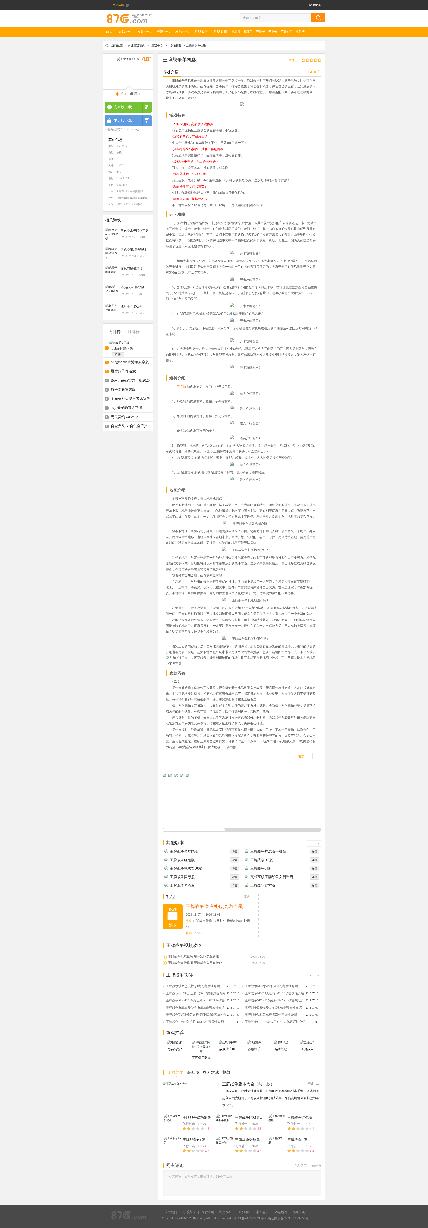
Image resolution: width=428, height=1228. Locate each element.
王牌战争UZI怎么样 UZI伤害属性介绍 (271, 1014)
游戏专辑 (220, 31)
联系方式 (189, 1212)
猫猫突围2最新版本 (134, 250)
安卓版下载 (123, 107)
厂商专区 (286, 31)
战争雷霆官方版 (123, 389)
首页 (109, 31)
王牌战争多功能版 (184, 851)
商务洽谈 (244, 1212)
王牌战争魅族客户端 (186, 868)
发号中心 (182, 31)
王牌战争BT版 (261, 860)
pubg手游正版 (122, 348)
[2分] (304, 60)
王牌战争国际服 (182, 877)
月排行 (134, 332)
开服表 (260, 31)
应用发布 (315, 5)
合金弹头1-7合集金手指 (129, 426)
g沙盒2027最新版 (132, 287)
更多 (246, 896)
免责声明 (208, 1212)
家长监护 (262, 1212)
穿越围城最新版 (131, 268)
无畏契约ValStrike (124, 417)
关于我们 (171, 1212)
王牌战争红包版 (182, 860)
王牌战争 (307, 1049)
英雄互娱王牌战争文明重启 (271, 877)
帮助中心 (299, 1212)
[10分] (320, 60)
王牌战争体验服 (182, 885)
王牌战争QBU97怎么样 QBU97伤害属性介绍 (275, 1022)
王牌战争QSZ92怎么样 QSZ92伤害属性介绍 (196, 993)
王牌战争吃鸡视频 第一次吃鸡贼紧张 (193, 956)
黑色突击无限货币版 (135, 231)
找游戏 (236, 31)
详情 (118, 354)
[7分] (314, 60)
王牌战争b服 (260, 868)
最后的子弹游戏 (123, 371)
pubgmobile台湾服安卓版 (130, 362)
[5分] (310, 60)
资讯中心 (163, 31)
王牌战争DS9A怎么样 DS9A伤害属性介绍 (273, 1007)
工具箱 (181, 386)
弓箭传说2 (175, 1049)
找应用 (248, 31)
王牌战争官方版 (262, 885)
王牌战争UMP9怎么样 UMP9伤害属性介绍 (195, 1022)
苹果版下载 (123, 120)
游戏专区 (201, 31)
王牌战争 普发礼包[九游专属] (215, 906)
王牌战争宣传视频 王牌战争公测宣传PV (195, 962)
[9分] (318, 60)
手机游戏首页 (136, 45)
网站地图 (281, 1212)
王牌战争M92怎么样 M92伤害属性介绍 (271, 986)
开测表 (272, 31)
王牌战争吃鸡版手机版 (268, 851)
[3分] (306, 60)
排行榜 (300, 31)
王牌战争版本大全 (238, 1084)
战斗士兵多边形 (131, 306)
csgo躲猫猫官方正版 (126, 408)
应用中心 (144, 31)
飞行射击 (175, 45)
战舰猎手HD (227, 1049)
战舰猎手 (254, 1049)
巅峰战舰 (281, 1049)
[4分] (308, 60)
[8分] (316, 60)
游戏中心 (125, 31)
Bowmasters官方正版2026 (130, 380)
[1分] (302, 60)
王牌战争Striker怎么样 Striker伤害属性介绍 (195, 1007)
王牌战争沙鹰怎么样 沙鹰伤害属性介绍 (193, 986)
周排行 (115, 332)
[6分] (312, 60)
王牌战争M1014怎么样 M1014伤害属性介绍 (274, 993)
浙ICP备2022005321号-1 (250, 1218)
